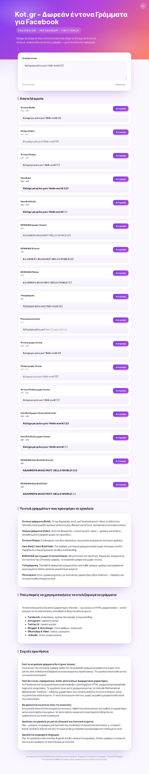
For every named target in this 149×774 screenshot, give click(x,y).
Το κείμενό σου (29, 58)
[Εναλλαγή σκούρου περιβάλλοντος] (143, 6)
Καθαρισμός (120, 85)
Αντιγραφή (121, 108)
